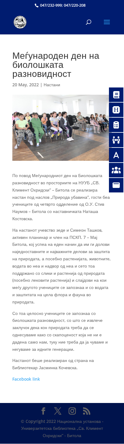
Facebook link (26, 379)
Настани (52, 84)
